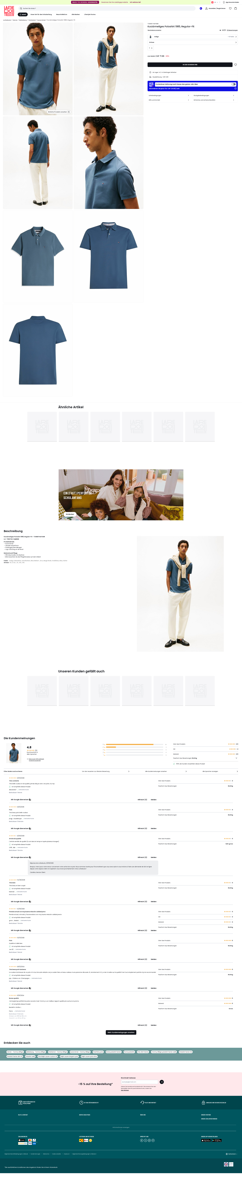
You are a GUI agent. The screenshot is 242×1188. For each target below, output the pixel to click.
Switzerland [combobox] (232, 1154)
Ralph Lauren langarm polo (69, 1056)
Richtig (194, 758)
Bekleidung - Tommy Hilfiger (36, 1052)
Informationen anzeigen (121, 1127)
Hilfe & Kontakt (23, 1115)
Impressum (67, 1154)
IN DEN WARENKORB (190, 65)
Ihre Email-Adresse (128, 1078)
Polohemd (32, 20)
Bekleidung (23, 20)
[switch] (195, 84)
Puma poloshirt (129, 1052)
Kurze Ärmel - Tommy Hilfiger (80, 1052)
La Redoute (7, 20)
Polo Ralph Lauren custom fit (47, 1056)
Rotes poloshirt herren (113, 1052)
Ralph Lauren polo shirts (89, 1056)
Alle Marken (76, 14)
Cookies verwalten (56, 1154)
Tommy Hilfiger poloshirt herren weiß (164, 1052)
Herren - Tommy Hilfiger (15, 1052)
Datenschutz (46, 1154)
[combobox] (106, 771)
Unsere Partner (206, 1115)
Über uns (143, 1115)
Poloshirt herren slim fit (14, 1056)
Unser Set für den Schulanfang (41, 14)
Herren (15, 20)
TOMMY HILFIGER (153, 24)
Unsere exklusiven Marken (209, 1119)
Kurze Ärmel (41, 20)
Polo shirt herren (143, 1052)
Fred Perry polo (98, 1052)
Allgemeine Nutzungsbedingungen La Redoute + (84, 1154)
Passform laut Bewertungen (185, 758)
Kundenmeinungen (35, 1154)
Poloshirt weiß (30, 1056)
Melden (153, 800)
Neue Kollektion (61, 14)
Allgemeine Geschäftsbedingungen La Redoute (16, 1154)
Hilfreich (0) (142, 800)
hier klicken (125, 1090)
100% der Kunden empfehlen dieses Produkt (190, 764)
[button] (235, 8)
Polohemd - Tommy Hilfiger (58, 1052)
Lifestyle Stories (89, 14)
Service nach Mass (84, 1115)
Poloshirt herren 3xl (186, 1052)
